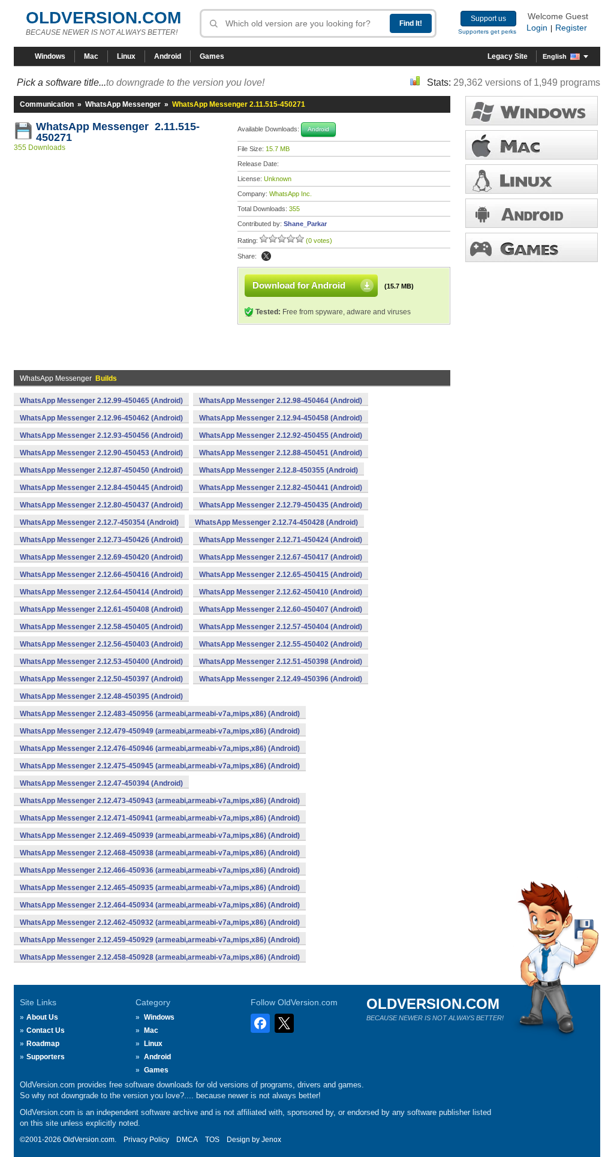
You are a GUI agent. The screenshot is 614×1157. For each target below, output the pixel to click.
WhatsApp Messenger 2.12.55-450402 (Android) (280, 644)
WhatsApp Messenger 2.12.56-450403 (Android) (101, 644)
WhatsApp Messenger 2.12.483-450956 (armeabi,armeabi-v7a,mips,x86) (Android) (160, 714)
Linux (126, 56)
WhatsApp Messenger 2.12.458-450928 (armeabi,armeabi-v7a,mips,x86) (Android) (160, 957)
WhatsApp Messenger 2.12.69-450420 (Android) (101, 557)
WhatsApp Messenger (123, 104)
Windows (50, 56)
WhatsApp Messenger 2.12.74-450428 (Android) (276, 522)
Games (212, 56)
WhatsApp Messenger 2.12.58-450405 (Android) (101, 627)
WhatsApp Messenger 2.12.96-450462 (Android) (101, 418)
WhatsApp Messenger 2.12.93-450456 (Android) (101, 435)
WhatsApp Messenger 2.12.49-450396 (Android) (280, 679)
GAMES (531, 247)
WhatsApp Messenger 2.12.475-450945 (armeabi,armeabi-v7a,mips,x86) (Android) (160, 766)
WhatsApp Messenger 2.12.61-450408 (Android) (101, 609)
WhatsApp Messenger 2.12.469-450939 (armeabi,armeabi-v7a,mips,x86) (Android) (160, 835)
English (555, 56)
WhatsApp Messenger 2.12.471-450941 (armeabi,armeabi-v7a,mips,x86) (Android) (160, 818)
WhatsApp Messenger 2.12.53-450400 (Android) (101, 661)
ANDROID (531, 213)
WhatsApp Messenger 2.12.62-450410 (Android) (280, 592)
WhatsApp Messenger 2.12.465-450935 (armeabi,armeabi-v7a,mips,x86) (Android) (160, 887)
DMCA (187, 1139)
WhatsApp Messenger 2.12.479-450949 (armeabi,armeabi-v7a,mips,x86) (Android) (160, 731)
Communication (47, 104)
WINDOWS (531, 110)
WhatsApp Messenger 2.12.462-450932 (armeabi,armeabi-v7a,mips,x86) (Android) (160, 922)
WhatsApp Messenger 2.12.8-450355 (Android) (278, 470)
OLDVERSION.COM (103, 17)
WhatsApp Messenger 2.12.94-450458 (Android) (280, 418)
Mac (91, 56)
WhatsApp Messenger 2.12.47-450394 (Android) (101, 783)
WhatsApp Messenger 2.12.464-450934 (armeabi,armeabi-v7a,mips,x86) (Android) (160, 905)
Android (167, 56)
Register (571, 27)
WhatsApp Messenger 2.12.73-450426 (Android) (101, 540)
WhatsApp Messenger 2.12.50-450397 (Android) (101, 679)
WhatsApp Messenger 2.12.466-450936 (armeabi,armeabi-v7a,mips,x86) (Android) (160, 870)
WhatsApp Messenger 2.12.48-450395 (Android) (101, 696)
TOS (212, 1139)
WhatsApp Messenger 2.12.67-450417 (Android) (280, 557)
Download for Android (298, 285)
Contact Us (45, 1030)
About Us (42, 1017)
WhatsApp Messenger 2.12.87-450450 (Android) (101, 470)
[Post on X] (266, 256)
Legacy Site (507, 56)
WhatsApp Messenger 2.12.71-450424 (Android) (280, 540)
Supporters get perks (487, 31)
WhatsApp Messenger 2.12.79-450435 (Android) (280, 505)
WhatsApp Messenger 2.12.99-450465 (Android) (101, 400)
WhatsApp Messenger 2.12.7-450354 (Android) (99, 522)
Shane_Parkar (305, 223)
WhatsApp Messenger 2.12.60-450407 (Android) (280, 609)
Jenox (271, 1139)
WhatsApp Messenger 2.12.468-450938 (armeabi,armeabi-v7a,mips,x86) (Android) (160, 853)
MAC (531, 145)
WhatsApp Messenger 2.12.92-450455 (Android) (280, 435)
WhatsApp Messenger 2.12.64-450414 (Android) (101, 592)
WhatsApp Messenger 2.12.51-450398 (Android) (280, 661)
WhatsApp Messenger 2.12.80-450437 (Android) (101, 505)
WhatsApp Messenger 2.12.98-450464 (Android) (280, 400)
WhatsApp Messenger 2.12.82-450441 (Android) (280, 487)
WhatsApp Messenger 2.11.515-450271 (118, 132)
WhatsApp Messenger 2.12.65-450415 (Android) (280, 574)
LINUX (531, 179)
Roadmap (42, 1043)
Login (536, 27)
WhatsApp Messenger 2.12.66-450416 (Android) (101, 574)
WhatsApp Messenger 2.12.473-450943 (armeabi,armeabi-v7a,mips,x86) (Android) (160, 801)
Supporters (45, 1057)
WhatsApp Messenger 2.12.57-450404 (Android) (280, 627)
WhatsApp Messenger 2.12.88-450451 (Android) (280, 453)
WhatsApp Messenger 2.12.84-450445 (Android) (101, 487)
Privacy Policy (146, 1139)
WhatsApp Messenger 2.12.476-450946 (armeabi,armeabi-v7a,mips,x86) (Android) (160, 748)
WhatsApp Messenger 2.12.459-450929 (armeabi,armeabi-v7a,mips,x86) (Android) (160, 940)
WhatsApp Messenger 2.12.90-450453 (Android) (101, 453)
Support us (488, 18)
